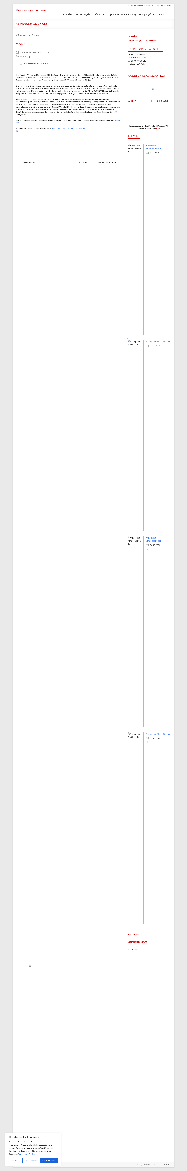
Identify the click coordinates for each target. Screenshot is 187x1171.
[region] (33, 1149)
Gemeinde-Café (27, 162)
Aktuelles (67, 14)
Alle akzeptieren (48, 1160)
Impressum (132, 949)
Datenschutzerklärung (137, 941)
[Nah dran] (58, 1135)
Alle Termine (133, 934)
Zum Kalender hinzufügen (35, 63)
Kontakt (168, 5)
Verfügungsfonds (147, 14)
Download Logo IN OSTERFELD (142, 40)
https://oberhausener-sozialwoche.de (68, 128)
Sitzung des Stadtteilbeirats (158, 341)
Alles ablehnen (31, 1160)
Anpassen (15, 1160)
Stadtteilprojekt (82, 14)
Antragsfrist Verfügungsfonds (153, 147)
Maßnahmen (99, 14)
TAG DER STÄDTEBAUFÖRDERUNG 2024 (97, 162)
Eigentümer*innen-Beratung (122, 14)
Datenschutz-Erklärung (27, 1154)
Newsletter (133, 36)
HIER (157, 128)
